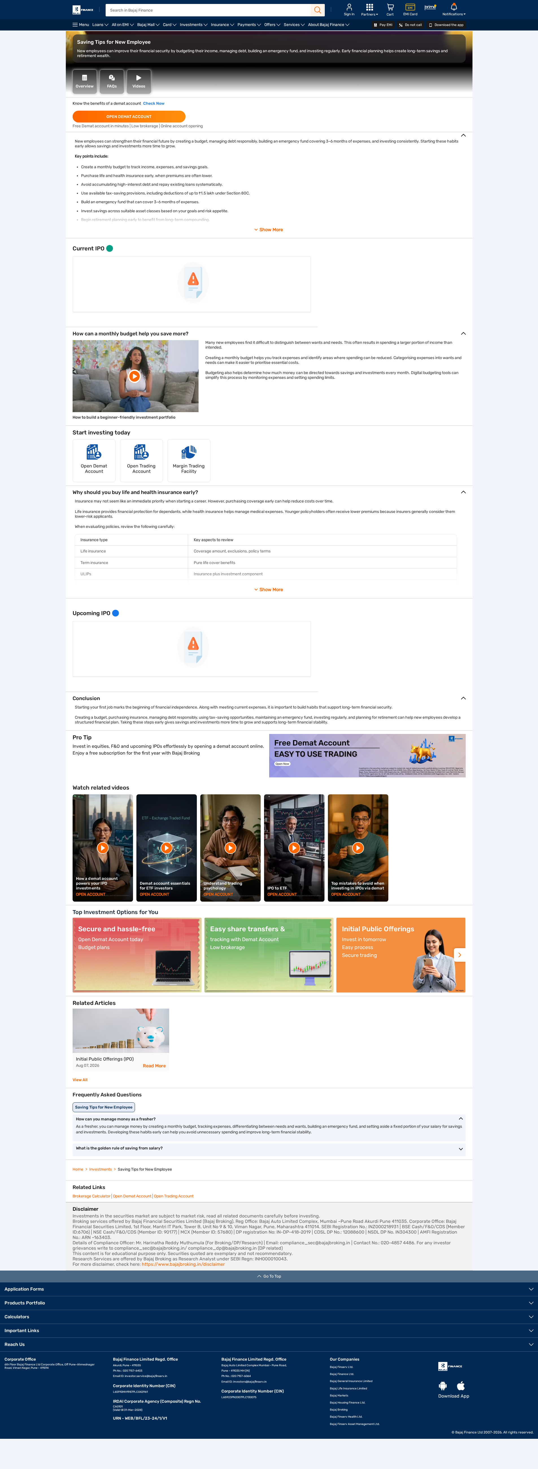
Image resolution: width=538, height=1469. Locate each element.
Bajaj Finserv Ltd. (341, 1367)
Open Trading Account (173, 1196)
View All (80, 1079)
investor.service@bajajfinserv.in (146, 1376)
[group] (121, 1040)
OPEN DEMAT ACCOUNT (128, 116)
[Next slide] (460, 955)
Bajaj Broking (339, 1409)
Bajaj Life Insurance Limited (348, 1388)
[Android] (442, 1386)
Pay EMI (385, 25)
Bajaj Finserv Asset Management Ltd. (355, 1424)
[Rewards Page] (430, 8)
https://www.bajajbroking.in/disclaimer (183, 1264)
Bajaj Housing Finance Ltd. (347, 1402)
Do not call (413, 25)
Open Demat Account (132, 1196)
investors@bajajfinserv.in (250, 1381)
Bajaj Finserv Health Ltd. (346, 1416)
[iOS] (460, 1386)
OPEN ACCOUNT (91, 894)
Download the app (448, 25)
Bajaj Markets (339, 1395)
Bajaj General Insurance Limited (351, 1381)
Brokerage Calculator (91, 1196)
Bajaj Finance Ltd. (342, 1374)
